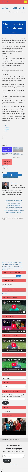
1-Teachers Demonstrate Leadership (14, 200)
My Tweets (4, 293)
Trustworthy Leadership (7, 153)
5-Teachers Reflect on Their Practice (13, 202)
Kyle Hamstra (6, 175)
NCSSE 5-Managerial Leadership (14, 209)
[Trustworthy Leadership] (7, 149)
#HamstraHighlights (14, 8)
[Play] (4, 312)
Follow (5, 402)
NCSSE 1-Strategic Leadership (14, 203)
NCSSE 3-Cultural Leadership (13, 205)
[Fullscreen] (24, 312)
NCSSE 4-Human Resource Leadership (14, 207)
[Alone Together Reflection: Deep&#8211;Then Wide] (18, 149)
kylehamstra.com (16, 175)
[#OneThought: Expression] (7, 162)
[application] (14, 307)
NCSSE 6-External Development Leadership (14, 210)
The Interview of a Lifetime (10, 176)
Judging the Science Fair (13, 262)
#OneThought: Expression (5, 166)
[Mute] (21, 312)
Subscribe (7, 460)
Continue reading (14, 465)
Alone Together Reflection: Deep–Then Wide (18, 154)
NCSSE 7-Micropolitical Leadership (14, 212)
